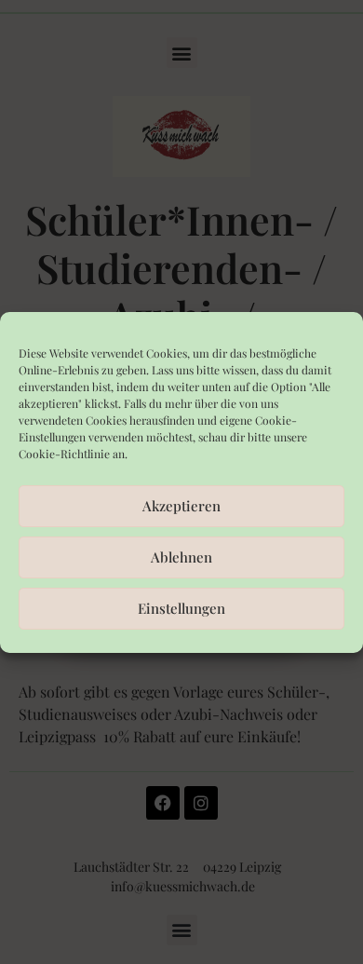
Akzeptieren (181, 505)
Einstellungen (181, 608)
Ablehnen (181, 557)
